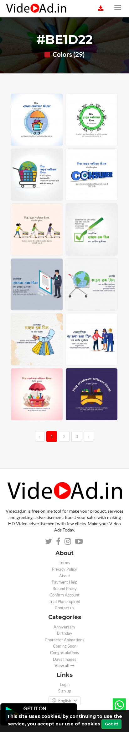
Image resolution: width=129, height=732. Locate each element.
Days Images (64, 659)
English (64, 700)
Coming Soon (64, 646)
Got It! (111, 724)
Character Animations (64, 640)
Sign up (64, 691)
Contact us (64, 608)
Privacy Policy (64, 569)
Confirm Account (64, 595)
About (64, 576)
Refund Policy (65, 588)
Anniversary (64, 627)
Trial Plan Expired (64, 601)
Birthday (64, 633)
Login (65, 684)
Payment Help (64, 582)
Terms (64, 562)
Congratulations (64, 652)
